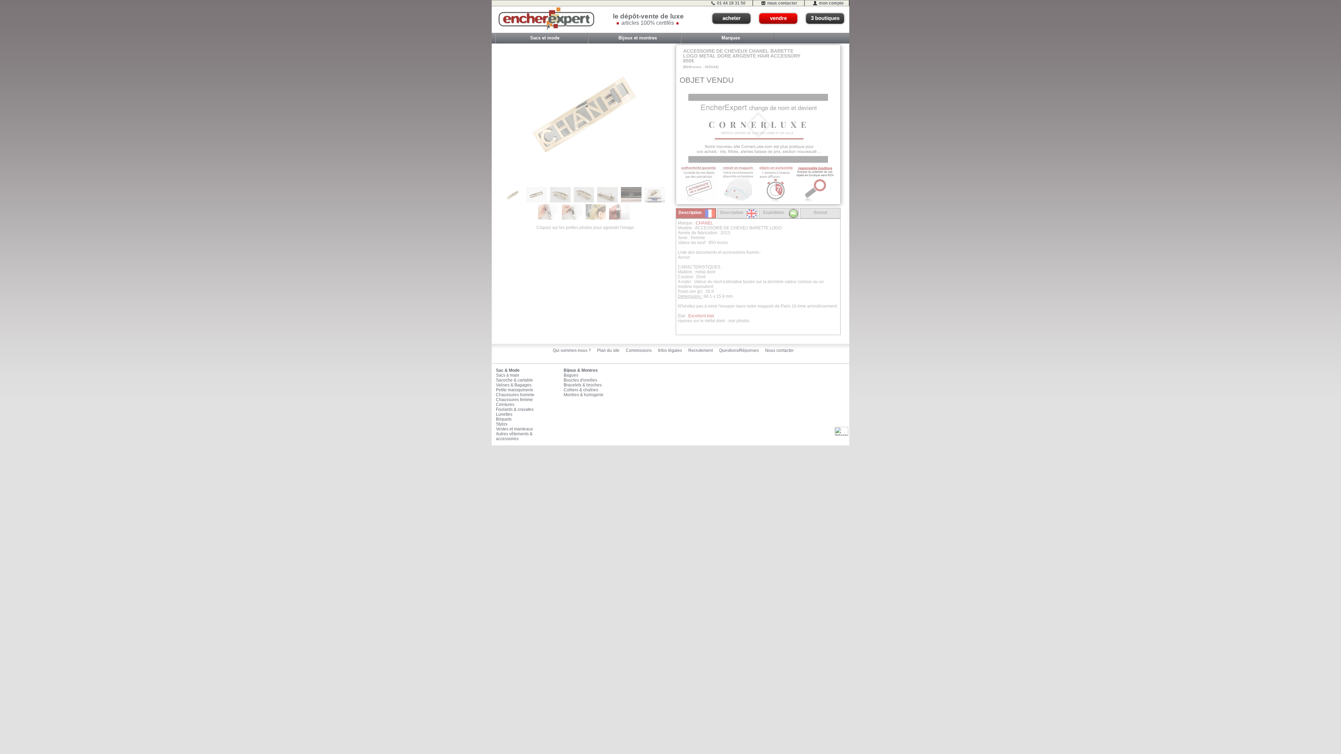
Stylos (501, 424)
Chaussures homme (515, 394)
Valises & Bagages (514, 385)
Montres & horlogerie (583, 394)
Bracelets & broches (583, 385)
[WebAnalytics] (841, 431)
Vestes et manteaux (514, 429)
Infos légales (670, 350)
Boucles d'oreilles (580, 380)
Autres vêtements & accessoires (514, 436)
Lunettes (504, 414)
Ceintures (505, 404)
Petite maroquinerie (514, 389)
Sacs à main (507, 375)
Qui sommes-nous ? (572, 350)
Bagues (571, 375)
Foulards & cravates (515, 409)
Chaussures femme (514, 399)
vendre (778, 18)
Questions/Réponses (739, 350)
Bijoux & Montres (581, 370)
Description (690, 212)
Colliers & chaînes (581, 389)
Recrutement (700, 350)
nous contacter (782, 3)
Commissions (639, 350)
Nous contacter (779, 350)
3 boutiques (825, 18)
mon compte (831, 3)
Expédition (773, 212)
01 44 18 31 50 (731, 3)
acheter (732, 18)
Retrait (820, 212)
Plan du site (608, 350)
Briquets (504, 419)
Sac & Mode (508, 370)
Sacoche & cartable (514, 380)
